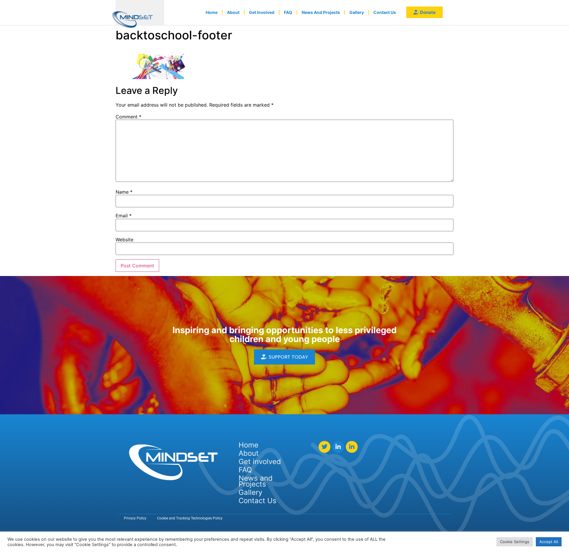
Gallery (356, 12)
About (233, 12)
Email (124, 215)
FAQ (288, 12)
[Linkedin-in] (338, 447)
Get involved (261, 12)
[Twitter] (324, 447)
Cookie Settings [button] (514, 541)
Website (124, 239)
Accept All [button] (548, 541)
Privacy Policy (135, 518)
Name (124, 192)
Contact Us (384, 12)
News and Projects (321, 12)
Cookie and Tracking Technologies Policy (190, 518)
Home (212, 12)
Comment (128, 116)
